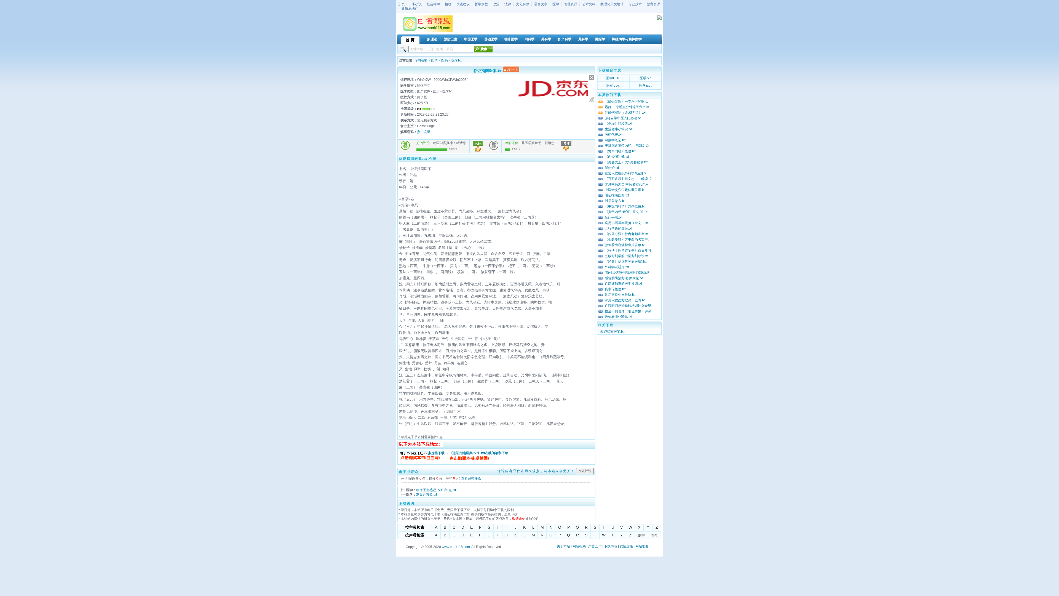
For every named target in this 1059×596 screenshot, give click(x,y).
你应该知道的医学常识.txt (623, 284)
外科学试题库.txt (617, 267)
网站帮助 (579, 546)
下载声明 (610, 546)
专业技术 (635, 4)
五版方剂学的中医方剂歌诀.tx (626, 256)
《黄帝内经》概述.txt (620, 151)
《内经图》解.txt (617, 157)
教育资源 (653, 4)
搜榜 (448, 4)
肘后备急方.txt (615, 201)
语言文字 (540, 4)
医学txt (456, 60)
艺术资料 (588, 4)
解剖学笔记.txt (615, 140)
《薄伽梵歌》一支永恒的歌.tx (626, 101)
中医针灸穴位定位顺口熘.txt (625, 190)
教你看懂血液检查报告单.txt (625, 245)
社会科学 (433, 4)
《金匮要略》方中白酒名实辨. (627, 239)
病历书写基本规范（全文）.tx (626, 223)
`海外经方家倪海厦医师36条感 (627, 273)
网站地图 (642, 546)
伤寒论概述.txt (615, 289)
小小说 (417, 4)
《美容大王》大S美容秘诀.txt (626, 162)
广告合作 (594, 546)
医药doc (613, 85)
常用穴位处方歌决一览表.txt (625, 300)
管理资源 (570, 4)
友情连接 (626, 546)
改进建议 (463, 4)
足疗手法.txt (613, 217)
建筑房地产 (410, 8)
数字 (641, 535)
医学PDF (613, 78)
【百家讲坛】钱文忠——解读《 (628, 179)
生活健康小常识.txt (618, 129)
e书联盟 (421, 60)
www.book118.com (456, 547)
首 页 (401, 4)
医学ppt (645, 85)
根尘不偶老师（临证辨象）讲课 (628, 311)
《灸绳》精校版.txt (618, 124)
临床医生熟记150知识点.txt (436, 490)
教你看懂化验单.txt (618, 317)
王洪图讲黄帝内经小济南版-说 (627, 146)
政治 (496, 4)
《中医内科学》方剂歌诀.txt (625, 206)
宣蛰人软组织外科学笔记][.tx (625, 173)
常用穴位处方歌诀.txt (620, 295)
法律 (507, 4)
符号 (654, 535)
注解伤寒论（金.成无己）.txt (625, 113)
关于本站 (563, 546)
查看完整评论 (471, 478)
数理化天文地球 (612, 4)
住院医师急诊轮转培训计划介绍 (628, 306)
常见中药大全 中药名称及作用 (627, 184)
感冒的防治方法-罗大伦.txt (624, 278)
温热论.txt (612, 168)
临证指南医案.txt (617, 195)
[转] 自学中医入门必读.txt (623, 118)
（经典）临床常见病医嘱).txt (625, 262)
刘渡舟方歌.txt (426, 494)
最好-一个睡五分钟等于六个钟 (627, 107)
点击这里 (423, 132)
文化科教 (522, 4)
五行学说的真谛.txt (618, 228)
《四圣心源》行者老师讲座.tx (626, 234)
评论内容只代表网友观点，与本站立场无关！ (536, 471)
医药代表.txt (613, 135)
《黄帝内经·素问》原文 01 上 (626, 212)
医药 (444, 60)
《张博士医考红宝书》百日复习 (628, 250)
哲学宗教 (481, 4)
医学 (555, 4)
